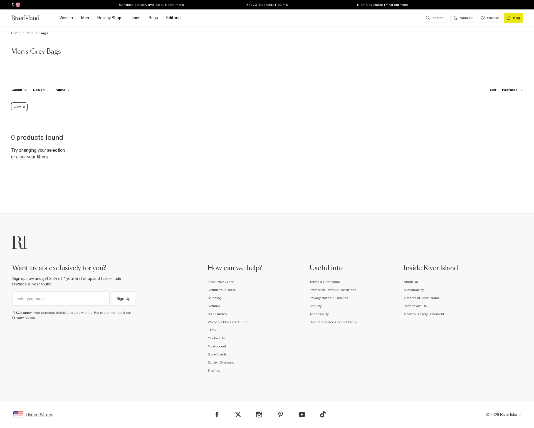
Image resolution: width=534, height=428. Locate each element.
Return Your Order (221, 290)
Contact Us (216, 338)
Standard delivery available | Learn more (151, 5)
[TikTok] (323, 414)
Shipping (214, 298)
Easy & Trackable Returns (267, 5)
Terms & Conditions (325, 282)
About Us (411, 282)
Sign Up (123, 298)
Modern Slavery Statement (424, 314)
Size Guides (217, 314)
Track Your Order (221, 282)
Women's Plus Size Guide (228, 322)
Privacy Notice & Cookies (329, 298)
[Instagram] (259, 414)
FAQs (212, 330)
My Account (217, 346)
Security (316, 306)
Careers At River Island (421, 298)
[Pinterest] (280, 414)
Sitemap (214, 370)
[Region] (17, 4)
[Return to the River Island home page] (29, 17)
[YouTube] (302, 414)
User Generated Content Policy (333, 322)
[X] (238, 415)
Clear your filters (32, 156)
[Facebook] (217, 414)
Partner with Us (415, 306)
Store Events (217, 354)
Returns (214, 306)
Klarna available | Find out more (382, 5)
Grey (17, 107)
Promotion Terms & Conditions (333, 290)
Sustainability (414, 290)
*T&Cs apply (21, 313)
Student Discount (221, 362)
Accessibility (319, 314)
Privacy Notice (23, 318)
